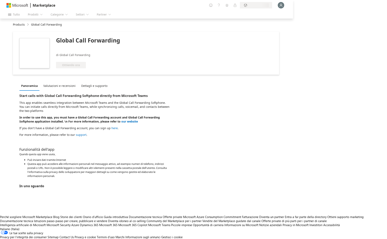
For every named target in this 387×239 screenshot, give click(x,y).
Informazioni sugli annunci (142, 237)
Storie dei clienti (71, 217)
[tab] (30, 85)
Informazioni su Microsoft (241, 225)
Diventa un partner (271, 217)
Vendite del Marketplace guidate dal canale (231, 221)
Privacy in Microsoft (296, 225)
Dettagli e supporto (94, 86)
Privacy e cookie (85, 237)
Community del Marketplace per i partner (174, 221)
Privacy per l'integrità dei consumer (23, 237)
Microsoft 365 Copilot (132, 225)
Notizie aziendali (270, 225)
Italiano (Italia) (10, 229)
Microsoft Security (59, 225)
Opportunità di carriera (208, 225)
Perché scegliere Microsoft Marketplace (26, 217)
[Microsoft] (17, 5)
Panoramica (29, 86)
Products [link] (19, 24)
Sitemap (53, 237)
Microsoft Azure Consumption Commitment (212, 217)
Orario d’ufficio (93, 217)
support (81, 135)
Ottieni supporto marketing (345, 217)
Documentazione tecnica (145, 217)
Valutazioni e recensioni (59, 86)
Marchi (120, 237)
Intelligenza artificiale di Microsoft (23, 225)
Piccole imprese (181, 225)
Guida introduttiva (116, 217)
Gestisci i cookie (172, 237)
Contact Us (66, 237)
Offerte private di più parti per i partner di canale (294, 221)
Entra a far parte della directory (306, 217)
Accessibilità (331, 225)
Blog (56, 217)
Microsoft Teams (159, 225)
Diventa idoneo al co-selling (127, 221)
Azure (75, 225)
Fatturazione (250, 217)
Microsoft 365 (108, 225)
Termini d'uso (106, 237)
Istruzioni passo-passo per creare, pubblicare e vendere (70, 221)
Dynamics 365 (89, 225)
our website (129, 121)
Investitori (315, 225)
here (114, 128)
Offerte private (172, 217)
